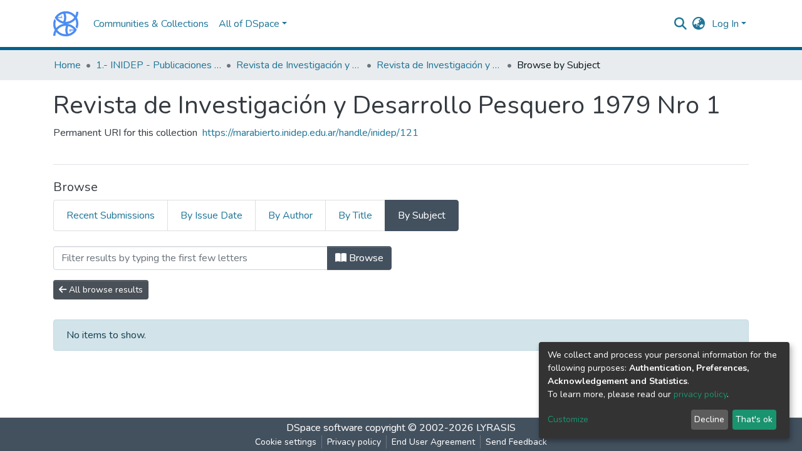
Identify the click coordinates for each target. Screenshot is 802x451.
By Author (290, 215)
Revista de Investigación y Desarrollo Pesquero (299, 65)
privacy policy (700, 394)
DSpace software (324, 428)
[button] (699, 23)
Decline (709, 419)
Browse (364, 258)
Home (67, 65)
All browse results (104, 290)
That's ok (754, 419)
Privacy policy (354, 442)
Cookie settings (285, 442)
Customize (568, 419)
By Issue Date (211, 215)
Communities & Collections (151, 24)
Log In (725, 24)
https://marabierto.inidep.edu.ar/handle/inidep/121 (310, 133)
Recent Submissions (110, 215)
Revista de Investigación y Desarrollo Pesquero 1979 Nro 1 (439, 65)
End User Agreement (433, 442)
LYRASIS (496, 428)
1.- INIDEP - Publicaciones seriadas (158, 65)
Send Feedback (516, 442)
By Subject (421, 215)
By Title (355, 215)
